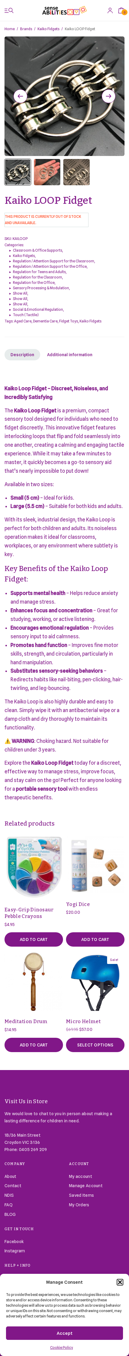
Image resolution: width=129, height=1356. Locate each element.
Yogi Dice (78, 904)
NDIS (9, 1195)
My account (80, 1176)
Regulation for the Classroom (37, 277)
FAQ (8, 1204)
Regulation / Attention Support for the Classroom (53, 261)
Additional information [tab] (69, 354)
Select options (95, 1045)
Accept (65, 1333)
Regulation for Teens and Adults (39, 272)
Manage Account (86, 1185)
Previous (20, 96)
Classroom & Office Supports (37, 250)
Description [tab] (22, 354)
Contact (12, 1185)
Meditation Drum (26, 1021)
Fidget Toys (68, 321)
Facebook (14, 1241)
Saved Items (81, 1195)
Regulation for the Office (34, 282)
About (10, 1176)
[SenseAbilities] (64, 10)
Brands (26, 29)
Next (109, 96)
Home (9, 29)
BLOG (10, 1214)
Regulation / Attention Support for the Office (50, 266)
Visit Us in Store (26, 1101)
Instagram (14, 1250)
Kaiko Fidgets (48, 29)
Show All (20, 293)
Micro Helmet (83, 1021)
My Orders (79, 1204)
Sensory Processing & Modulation (41, 288)
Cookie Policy (61, 1347)
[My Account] (110, 10)
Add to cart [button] (34, 939)
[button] (120, 1282)
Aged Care (23, 321)
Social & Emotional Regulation (38, 309)
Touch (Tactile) (26, 315)
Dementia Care (45, 321)
